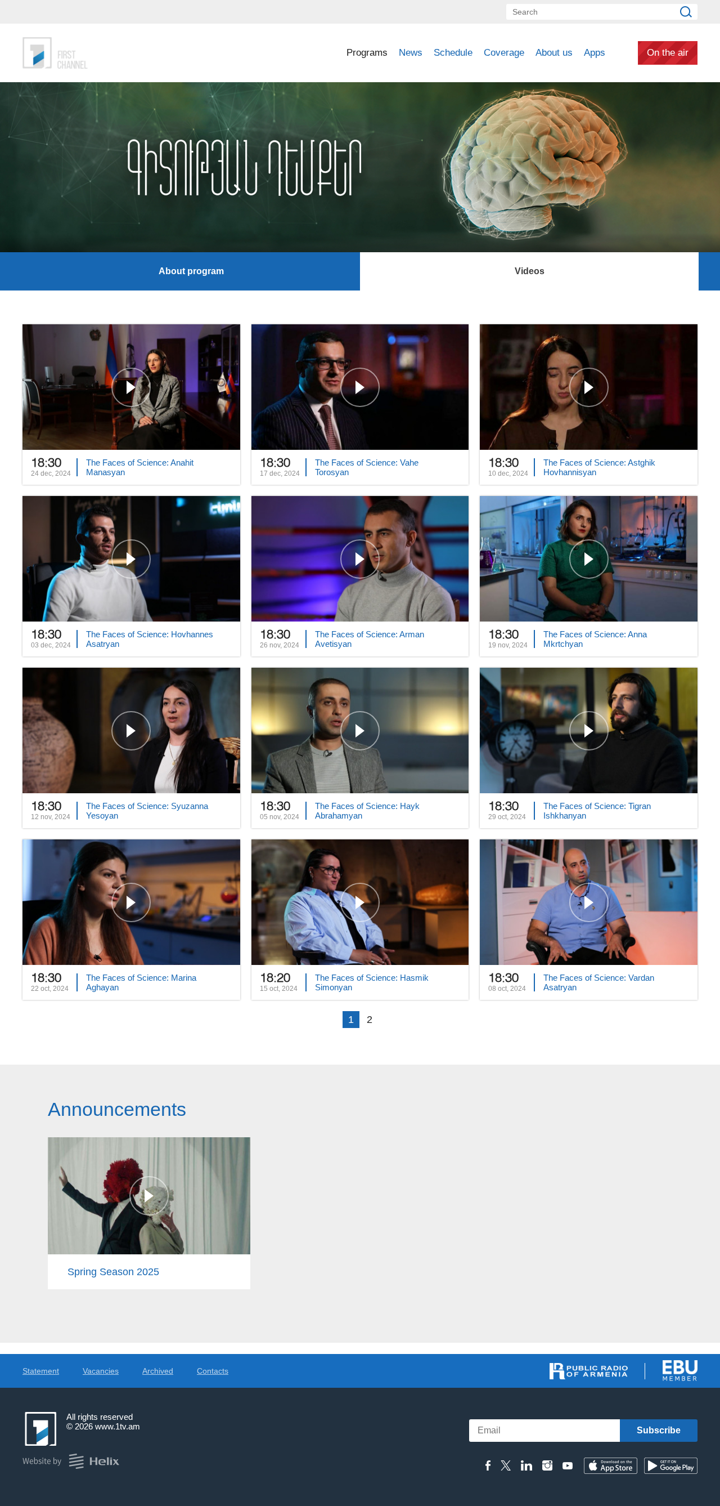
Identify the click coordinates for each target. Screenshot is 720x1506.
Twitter (506, 1465)
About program (191, 271)
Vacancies (101, 1370)
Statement (40, 1370)
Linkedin (526, 1465)
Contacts (212, 1370)
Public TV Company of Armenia (101, 53)
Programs (367, 52)
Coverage (504, 52)
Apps (594, 52)
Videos (529, 271)
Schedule (453, 52)
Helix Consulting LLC (70, 1461)
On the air (667, 52)
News (410, 52)
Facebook (487, 1465)
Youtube (567, 1465)
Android (671, 1466)
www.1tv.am (117, 1426)
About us (554, 52)
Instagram (547, 1465)
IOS (610, 1466)
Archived (157, 1370)
